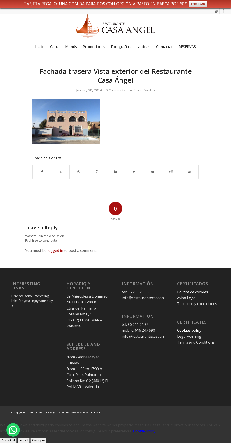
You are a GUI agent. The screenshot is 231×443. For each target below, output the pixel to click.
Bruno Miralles (144, 90)
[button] (13, 430)
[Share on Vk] (152, 172)
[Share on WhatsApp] (79, 172)
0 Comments (115, 90)
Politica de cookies (193, 291)
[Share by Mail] (189, 172)
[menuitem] (39, 46)
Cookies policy (189, 330)
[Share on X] (60, 172)
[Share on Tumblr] (134, 172)
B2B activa (96, 412)
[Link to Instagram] (216, 11)
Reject (23, 440)
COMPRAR (198, 4)
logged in (55, 250)
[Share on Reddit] (171, 172)
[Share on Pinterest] (97, 172)
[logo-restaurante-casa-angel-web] (115, 27)
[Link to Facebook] (223, 11)
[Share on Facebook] (42, 172)
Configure (38, 440)
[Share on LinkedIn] (115, 172)
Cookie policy (144, 431)
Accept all (8, 440)
